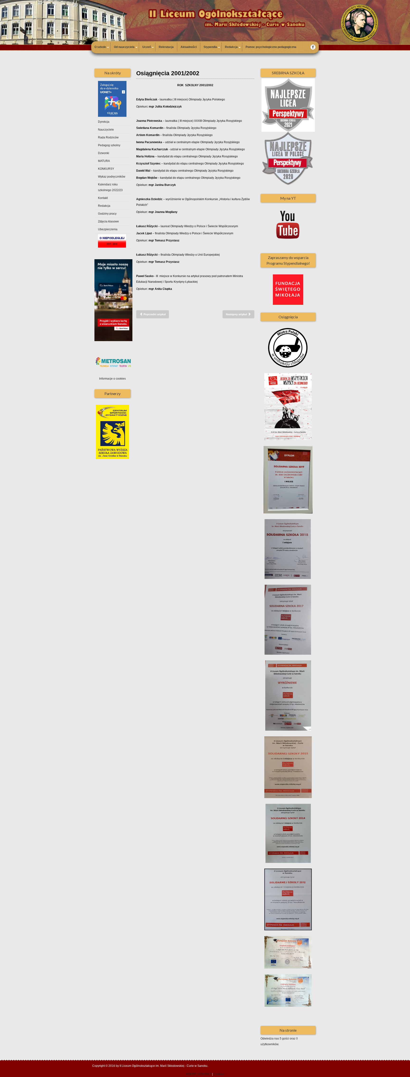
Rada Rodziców (108, 137)
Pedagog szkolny (109, 145)
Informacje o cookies (112, 378)
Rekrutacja (166, 47)
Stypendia (210, 47)
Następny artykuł (237, 314)
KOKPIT (191, 1074)
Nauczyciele (106, 129)
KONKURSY (106, 168)
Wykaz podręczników (111, 176)
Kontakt (103, 198)
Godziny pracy (107, 213)
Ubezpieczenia (107, 229)
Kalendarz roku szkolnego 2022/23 (110, 187)
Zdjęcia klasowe (108, 221)
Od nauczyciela (124, 47)
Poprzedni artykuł (154, 314)
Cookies (219, 1074)
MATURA (104, 161)
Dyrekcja (103, 121)
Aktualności (189, 47)
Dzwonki (103, 153)
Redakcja (231, 47)
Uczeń (146, 47)
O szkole (100, 47)
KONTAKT (204, 1074)
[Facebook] (313, 47)
